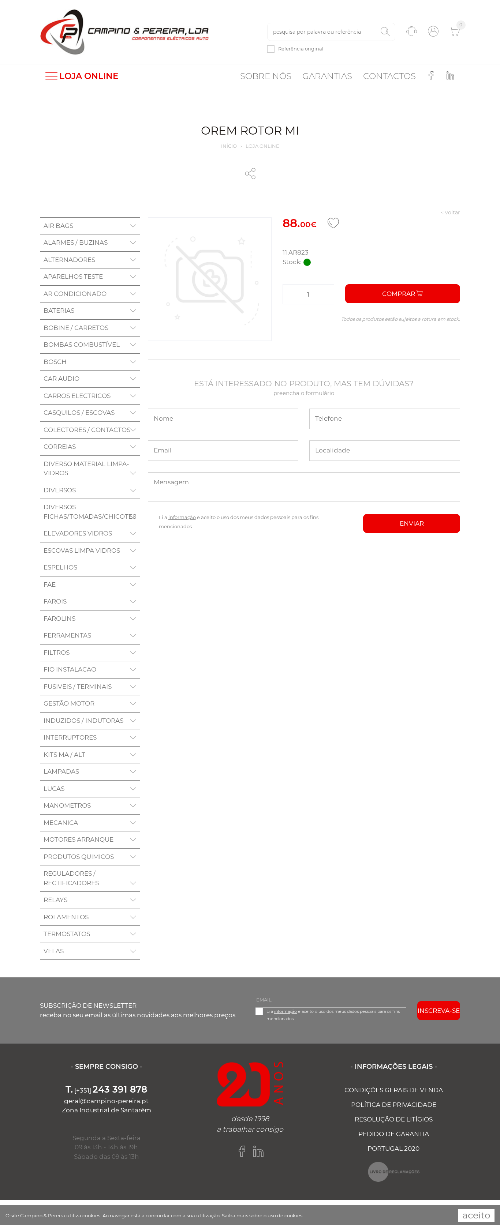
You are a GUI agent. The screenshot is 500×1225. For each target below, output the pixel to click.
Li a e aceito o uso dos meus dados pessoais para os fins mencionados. (238, 521)
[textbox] (331, 32)
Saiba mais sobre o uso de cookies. (262, 1215)
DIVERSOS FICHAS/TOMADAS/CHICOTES (90, 511)
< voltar (450, 212)
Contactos (389, 76)
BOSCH (55, 361)
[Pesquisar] (385, 32)
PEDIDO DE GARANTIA (393, 1134)
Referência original (301, 49)
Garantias (327, 76)
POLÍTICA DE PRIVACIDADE (393, 1104)
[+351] (106, 1090)
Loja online (262, 146)
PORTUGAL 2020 (393, 1148)
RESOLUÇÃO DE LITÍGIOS (394, 1119)
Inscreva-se (439, 1010)
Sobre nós (265, 76)
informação (182, 517)
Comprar (399, 293)
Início (229, 146)
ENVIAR (412, 523)
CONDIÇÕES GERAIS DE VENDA (393, 1090)
